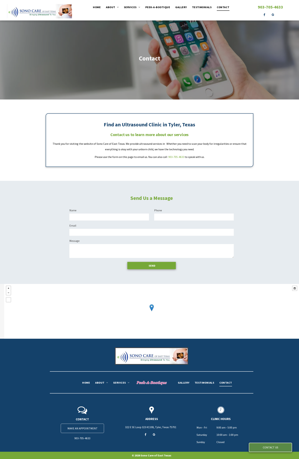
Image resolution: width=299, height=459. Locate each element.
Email (72, 225)
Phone (158, 210)
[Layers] (294, 288)
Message (74, 241)
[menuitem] (96, 7)
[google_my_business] (273, 15)
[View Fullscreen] (8, 299)
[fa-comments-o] (82, 413)
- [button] (8, 293)
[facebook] (264, 15)
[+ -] (151, 311)
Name (72, 210)
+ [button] (8, 288)
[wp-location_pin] (152, 413)
